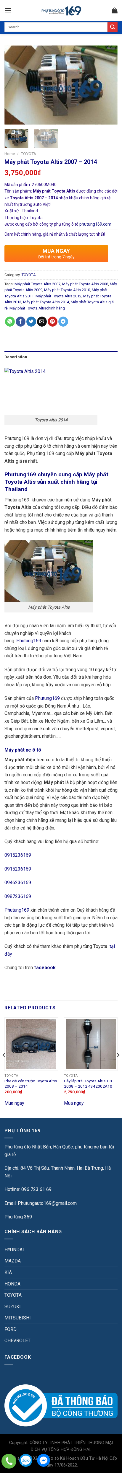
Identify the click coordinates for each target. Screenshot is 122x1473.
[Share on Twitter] (31, 322)
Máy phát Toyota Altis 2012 (58, 296)
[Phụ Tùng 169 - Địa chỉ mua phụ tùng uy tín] (61, 10)
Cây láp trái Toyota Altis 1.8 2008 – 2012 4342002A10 (88, 1083)
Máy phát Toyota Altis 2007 (37, 284)
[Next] (107, 85)
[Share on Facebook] (20, 322)
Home (9, 153)
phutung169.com (95, 224)
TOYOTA (28, 153)
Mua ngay (14, 1103)
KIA (8, 1272)
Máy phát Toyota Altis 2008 (85, 284)
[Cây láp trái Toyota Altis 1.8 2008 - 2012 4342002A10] (91, 1044)
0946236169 (17, 882)
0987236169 (17, 896)
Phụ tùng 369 (18, 1217)
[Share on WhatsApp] (10, 322)
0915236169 (17, 855)
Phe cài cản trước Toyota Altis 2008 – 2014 (30, 1083)
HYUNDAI (14, 1249)
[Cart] (115, 10)
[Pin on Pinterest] (52, 322)
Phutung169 (28, 640)
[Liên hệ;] (8, 1461)
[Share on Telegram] (63, 322)
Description (15, 357)
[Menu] (8, 10)
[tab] (61, 357)
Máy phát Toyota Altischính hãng (37, 308)
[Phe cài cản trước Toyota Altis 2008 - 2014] (31, 1044)
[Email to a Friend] (42, 322)
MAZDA (12, 1261)
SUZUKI (12, 1306)
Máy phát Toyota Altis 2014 (46, 302)
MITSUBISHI (17, 1318)
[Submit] (112, 27)
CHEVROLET (17, 1340)
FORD (10, 1329)
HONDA (12, 1284)
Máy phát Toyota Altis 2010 (67, 290)
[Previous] (14, 85)
